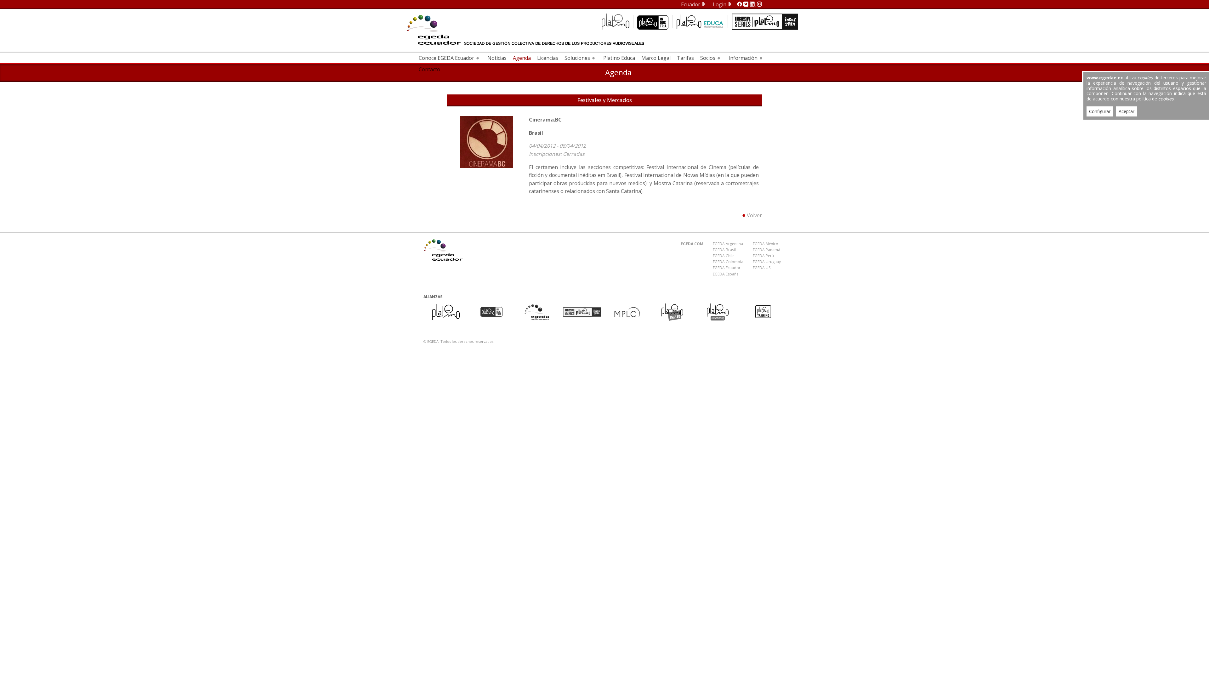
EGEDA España (726, 274)
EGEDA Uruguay (767, 261)
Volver (754, 215)
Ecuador (690, 4)
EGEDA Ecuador (727, 267)
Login (719, 4)
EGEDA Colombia (728, 261)
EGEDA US (761, 267)
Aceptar (1126, 111)
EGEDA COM (692, 243)
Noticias (497, 57)
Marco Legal (656, 57)
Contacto (429, 69)
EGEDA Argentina (728, 243)
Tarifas (685, 57)
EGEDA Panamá (766, 249)
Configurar (1099, 111)
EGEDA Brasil (724, 249)
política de (1155, 99)
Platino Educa (619, 57)
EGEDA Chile (724, 255)
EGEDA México (765, 243)
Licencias (547, 57)
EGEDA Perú (763, 255)
